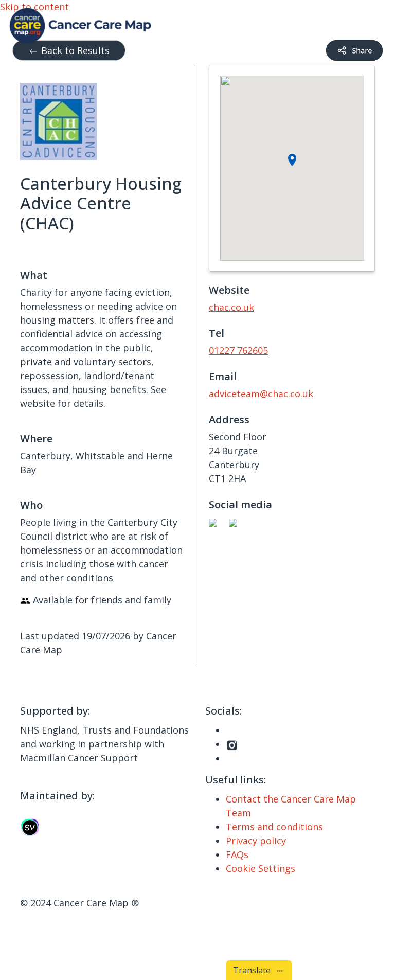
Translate (254, 970)
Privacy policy (256, 840)
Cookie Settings (260, 868)
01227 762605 (238, 350)
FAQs (237, 854)
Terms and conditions (274, 827)
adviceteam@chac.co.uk (261, 393)
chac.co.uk (231, 307)
